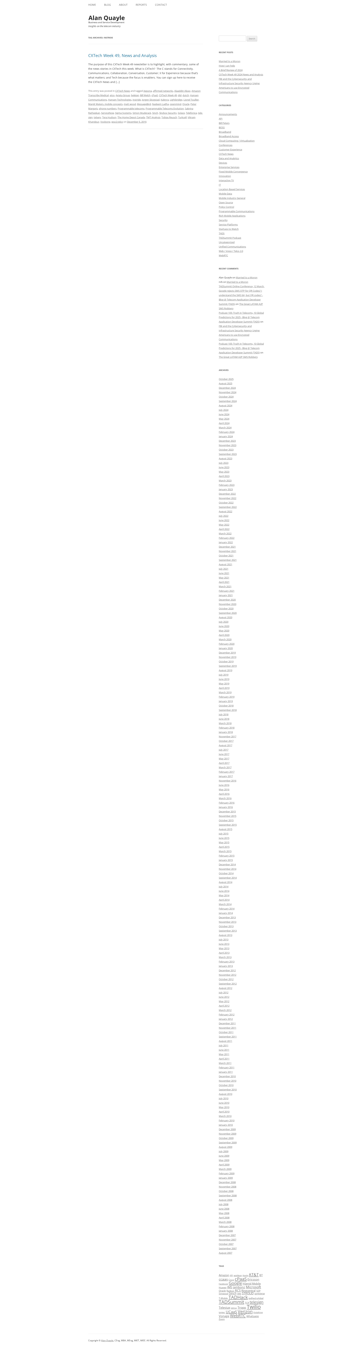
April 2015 (224, 846)
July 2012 (223, 992)
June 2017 (224, 754)
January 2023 (226, 489)
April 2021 (224, 582)
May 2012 (224, 1001)
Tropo (242, 1307)
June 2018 (224, 718)
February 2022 (226, 538)
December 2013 (227, 917)
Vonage (224, 1316)
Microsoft (253, 1286)
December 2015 (227, 811)
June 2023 (224, 467)
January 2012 (226, 1019)
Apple (245, 1275)
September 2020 (228, 613)
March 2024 (225, 427)
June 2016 (224, 785)
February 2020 (226, 643)
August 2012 (225, 988)
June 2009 (224, 1155)
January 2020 (226, 648)
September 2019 (228, 666)
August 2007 (225, 1252)
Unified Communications (232, 246)
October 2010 (226, 1085)
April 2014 (224, 899)
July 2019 (223, 674)
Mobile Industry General (232, 198)
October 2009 (226, 1138)
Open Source (226, 202)
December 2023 (227, 440)
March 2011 (225, 1063)
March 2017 (225, 767)
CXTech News (122, 90)
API (220, 118)
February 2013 (226, 961)
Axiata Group (123, 95)
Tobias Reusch (169, 117)
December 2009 (227, 1129)
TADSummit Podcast (230, 237)
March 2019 (225, 692)
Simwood (223, 1293)
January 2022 (226, 542)
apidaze (238, 1275)
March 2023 (225, 480)
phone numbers (108, 108)
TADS (221, 233)
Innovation (225, 176)
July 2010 (223, 1098)
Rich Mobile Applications (232, 215)
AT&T (254, 1274)
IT (220, 184)
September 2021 (228, 560)
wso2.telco (117, 121)
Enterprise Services (229, 167)
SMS (239, 1293)
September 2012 (228, 983)
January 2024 (226, 436)
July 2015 (223, 833)
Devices (223, 162)
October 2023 (226, 449)
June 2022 (224, 520)
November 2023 (227, 445)
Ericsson (253, 1279)
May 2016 (224, 789)
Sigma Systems (123, 113)
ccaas (223, 1279)
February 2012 (226, 1014)
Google (235, 1283)
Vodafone (258, 1312)
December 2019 (227, 652)
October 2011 (226, 1032)
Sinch (155, 113)
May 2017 (224, 758)
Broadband (225, 132)
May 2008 (224, 1213)
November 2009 (227, 1133)
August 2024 (225, 405)
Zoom (222, 1319)
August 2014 (225, 882)
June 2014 (224, 891)
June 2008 (224, 1208)
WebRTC (223, 255)
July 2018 (223, 714)
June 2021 (224, 573)
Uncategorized (227, 242)
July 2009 (223, 1151)
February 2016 (226, 802)
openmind (175, 104)
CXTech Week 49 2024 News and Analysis (241, 74)
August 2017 (225, 745)
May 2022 (224, 524)
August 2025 (225, 383)
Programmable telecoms (131, 108)
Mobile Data (225, 193)
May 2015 (224, 842)
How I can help (227, 65)
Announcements (228, 114)
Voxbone (105, 121)
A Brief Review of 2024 (231, 70)
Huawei (223, 1287)
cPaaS (154, 95)
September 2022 (228, 507)
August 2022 (225, 511)
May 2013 (224, 948)
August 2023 (225, 458)
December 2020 (227, 599)
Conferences (225, 145)
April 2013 (224, 952)
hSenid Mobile (252, 1283)
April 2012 (224, 1005)
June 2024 (224, 414)
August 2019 (225, 670)
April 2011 (224, 1058)
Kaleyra (165, 99)
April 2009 (224, 1164)
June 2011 (224, 1049)
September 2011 (228, 1036)
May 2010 (224, 1107)
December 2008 (227, 1182)
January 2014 (226, 913)
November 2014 (227, 869)
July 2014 (223, 886)
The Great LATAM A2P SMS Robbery (238, 357)
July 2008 (223, 1204)
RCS (238, 1290)
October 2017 (226, 741)
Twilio (254, 1306)
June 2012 (224, 997)
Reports (141, 4)
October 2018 (226, 705)
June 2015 (224, 838)
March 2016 (225, 798)
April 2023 (224, 476)
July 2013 (223, 939)
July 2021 (223, 568)
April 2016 (224, 794)
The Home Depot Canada (131, 117)
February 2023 (226, 485)
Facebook (223, 1284)
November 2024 (227, 392)
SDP (258, 1290)
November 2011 (227, 1027)
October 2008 (226, 1191)
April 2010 (224, 1111)
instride (137, 99)
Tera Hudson (109, 117)
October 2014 (226, 873)
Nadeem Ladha (160, 104)
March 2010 (225, 1116)
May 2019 (224, 683)
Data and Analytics (229, 158)
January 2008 (226, 1230)
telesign (256, 1302)
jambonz (239, 1287)
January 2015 (226, 860)
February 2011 (226, 1067)
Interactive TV (226, 180)
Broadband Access (229, 136)
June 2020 (224, 626)
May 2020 (224, 630)
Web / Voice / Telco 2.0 (231, 251)
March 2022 (225, 533)
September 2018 (228, 710)
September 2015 (228, 824)
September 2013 (228, 930)
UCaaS (231, 1311)
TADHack (238, 1297)
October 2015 (226, 820)
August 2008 (225, 1200)
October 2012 (226, 979)
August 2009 (225, 1147)
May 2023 (224, 471)
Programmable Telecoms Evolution (165, 108)
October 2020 (226, 608)
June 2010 (224, 1102)
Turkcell (182, 117)
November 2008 (227, 1186)
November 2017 (227, 736)
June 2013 (224, 944)
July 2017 (223, 749)
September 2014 (228, 877)
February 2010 (226, 1120)
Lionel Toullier (191, 99)
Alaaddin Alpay (182, 90)
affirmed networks (163, 90)
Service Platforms (228, 224)
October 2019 (226, 661)
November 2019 (227, 657)
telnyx (234, 1308)
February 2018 (226, 727)
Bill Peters (224, 123)
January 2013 (226, 966)
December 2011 (227, 1023)
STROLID (248, 1293)
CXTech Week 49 (168, 95)
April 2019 (224, 688)
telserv (97, 117)
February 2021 (226, 590)
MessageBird (144, 104)
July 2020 (223, 621)
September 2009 (228, 1142)
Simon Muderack (142, 113)
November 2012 (227, 974)
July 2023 (223, 463)
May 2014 (224, 895)
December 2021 (227, 546)
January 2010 (226, 1125)
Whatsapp (252, 1316)
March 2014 (225, 904)
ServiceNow (107, 113)
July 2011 (223, 1045)
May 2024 (224, 418)
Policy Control (226, 207)
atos (112, 95)
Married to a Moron (229, 61)
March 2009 (225, 1169)
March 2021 (225, 586)
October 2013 (226, 926)
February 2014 (226, 908)
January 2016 (226, 807)
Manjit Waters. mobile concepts (105, 104)
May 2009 (224, 1160)
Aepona (147, 90)
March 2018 (225, 723)
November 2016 (227, 780)
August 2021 (225, 564)
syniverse (259, 1293)
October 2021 (226, 555)
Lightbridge (176, 99)
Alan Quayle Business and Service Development (106, 19)
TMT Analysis (153, 117)
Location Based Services (232, 189)
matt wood (130, 104)
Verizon (245, 1311)
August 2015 (225, 829)
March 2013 (225, 957)
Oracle (185, 104)
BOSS (222, 127)
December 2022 (227, 493)
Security (223, 220)
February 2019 (226, 696)
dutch (186, 95)
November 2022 (227, 498)
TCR (247, 1302)
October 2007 (226, 1244)
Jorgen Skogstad (151, 99)
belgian (135, 95)
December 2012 (227, 970)
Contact (161, 4)
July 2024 (223, 410)
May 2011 (224, 1054)
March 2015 (225, 851)
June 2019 (224, 679)
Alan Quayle (107, 1340)
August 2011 (225, 1041)
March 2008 (225, 1222)
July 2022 (223, 515)
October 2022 (226, 502)
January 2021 (226, 595)
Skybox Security (168, 113)
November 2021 (227, 551)
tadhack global (256, 1298)
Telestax (224, 1308)
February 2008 (226, 1226)
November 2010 (227, 1080)
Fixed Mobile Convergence (233, 171)
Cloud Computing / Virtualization (237, 140)
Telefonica (191, 113)
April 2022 (224, 529)
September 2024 (228, 401)
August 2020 (225, 617)
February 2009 (226, 1173)
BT (261, 1275)
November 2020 (227, 604)
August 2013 (225, 935)
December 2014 (227, 864)
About (123, 4)
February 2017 (226, 771)
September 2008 (228, 1195)
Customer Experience (230, 149)
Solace (181, 113)
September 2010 (228, 1089)
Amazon (224, 1275)
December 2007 (227, 1235)
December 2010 (227, 1076)
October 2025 (226, 379)
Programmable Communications (236, 211)
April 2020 (224, 635)
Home (92, 4)
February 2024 (226, 432)
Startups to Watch (229, 229)
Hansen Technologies (119, 99)
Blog (107, 4)
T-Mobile (223, 1298)
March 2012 (225, 1010)
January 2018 (226, 732)
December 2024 (227, 387)
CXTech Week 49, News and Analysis (122, 55)
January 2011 (226, 1072)
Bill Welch (145, 95)
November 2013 (227, 921)
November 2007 (227, 1239)
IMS (229, 1287)
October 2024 (226, 396)
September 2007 (228, 1248)
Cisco (231, 1279)
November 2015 (227, 816)
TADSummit (231, 1302)
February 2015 (226, 855)
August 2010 (225, 1094)
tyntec (222, 1312)
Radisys (230, 1290)
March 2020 (225, 639)
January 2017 (226, 776)
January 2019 (226, 701)
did (179, 95)
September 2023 (228, 454)
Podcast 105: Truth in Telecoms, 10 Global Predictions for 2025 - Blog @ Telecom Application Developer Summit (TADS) (241, 317)
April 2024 (224, 423)
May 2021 (224, 577)
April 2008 (224, 1217)
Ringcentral (248, 1290)
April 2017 (224, 763)
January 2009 (226, 1177)
